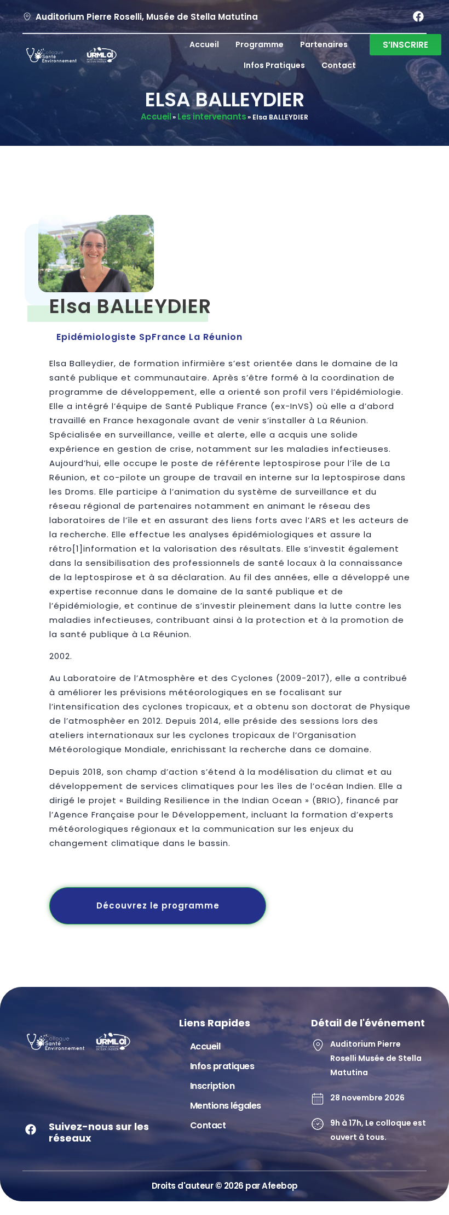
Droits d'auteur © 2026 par (207, 1185)
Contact (338, 65)
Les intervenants (211, 116)
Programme (259, 44)
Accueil (204, 44)
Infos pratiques (274, 65)
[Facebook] (418, 16)
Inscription (212, 1086)
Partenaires (324, 44)
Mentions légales (225, 1105)
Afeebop (280, 1185)
